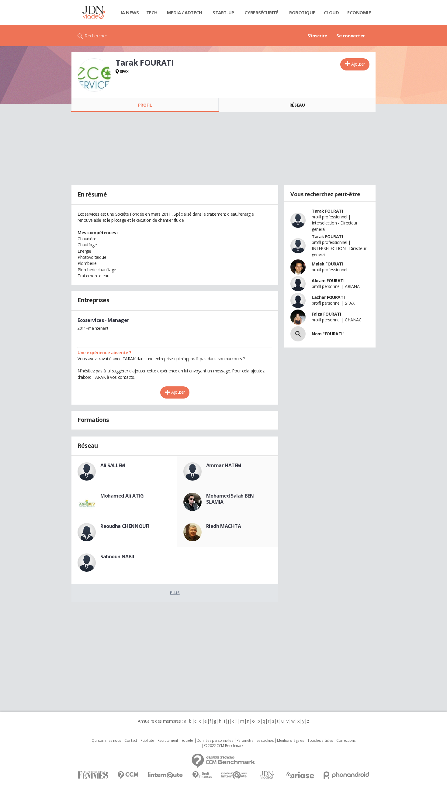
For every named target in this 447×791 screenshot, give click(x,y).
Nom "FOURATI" (328, 334)
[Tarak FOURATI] (94, 75)
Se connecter (350, 36)
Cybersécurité (261, 12)
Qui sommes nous (106, 740)
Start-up (223, 12)
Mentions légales (290, 740)
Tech (152, 12)
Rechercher (96, 36)
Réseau (297, 105)
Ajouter (358, 64)
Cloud (331, 12)
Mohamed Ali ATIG (122, 495)
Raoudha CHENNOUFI (125, 526)
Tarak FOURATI (327, 211)
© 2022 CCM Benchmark (223, 746)
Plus (174, 592)
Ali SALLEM (112, 465)
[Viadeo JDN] (267, 775)
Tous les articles (320, 740)
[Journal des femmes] (93, 775)
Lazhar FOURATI (328, 297)
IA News (130, 12)
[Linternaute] (165, 775)
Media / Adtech (184, 12)
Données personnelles (215, 740)
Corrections (345, 740)
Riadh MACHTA (223, 526)
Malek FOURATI (327, 264)
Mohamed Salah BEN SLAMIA (230, 498)
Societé (187, 740)
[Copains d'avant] (234, 775)
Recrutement (168, 740)
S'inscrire (317, 36)
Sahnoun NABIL (118, 556)
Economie (359, 12)
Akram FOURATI (328, 280)
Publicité (147, 740)
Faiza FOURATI (326, 314)
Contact (130, 740)
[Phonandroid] (346, 775)
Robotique (302, 12)
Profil (145, 105)
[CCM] (127, 775)
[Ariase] (300, 775)
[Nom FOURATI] (298, 333)
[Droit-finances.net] (202, 775)
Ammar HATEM (223, 465)
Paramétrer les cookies (255, 740)
